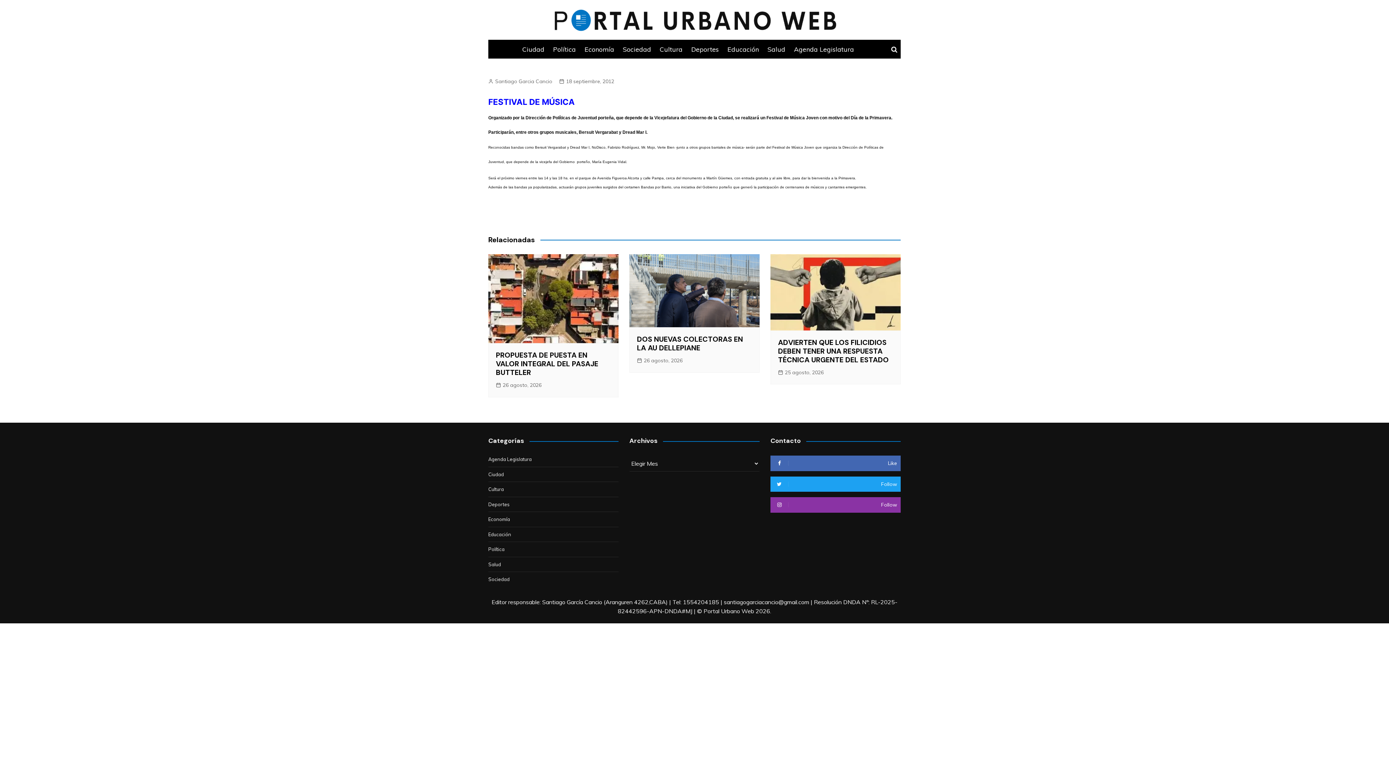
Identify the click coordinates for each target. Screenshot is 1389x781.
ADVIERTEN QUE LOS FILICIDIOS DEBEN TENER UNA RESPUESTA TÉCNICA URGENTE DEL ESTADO (833, 351)
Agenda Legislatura (824, 49)
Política (564, 49)
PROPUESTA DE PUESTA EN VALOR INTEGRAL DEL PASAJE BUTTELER (547, 363)
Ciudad (533, 49)
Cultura (671, 49)
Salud (776, 49)
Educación (743, 49)
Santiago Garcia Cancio (523, 81)
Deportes (705, 49)
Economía (599, 49)
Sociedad (637, 49)
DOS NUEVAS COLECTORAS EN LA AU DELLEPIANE (690, 343)
